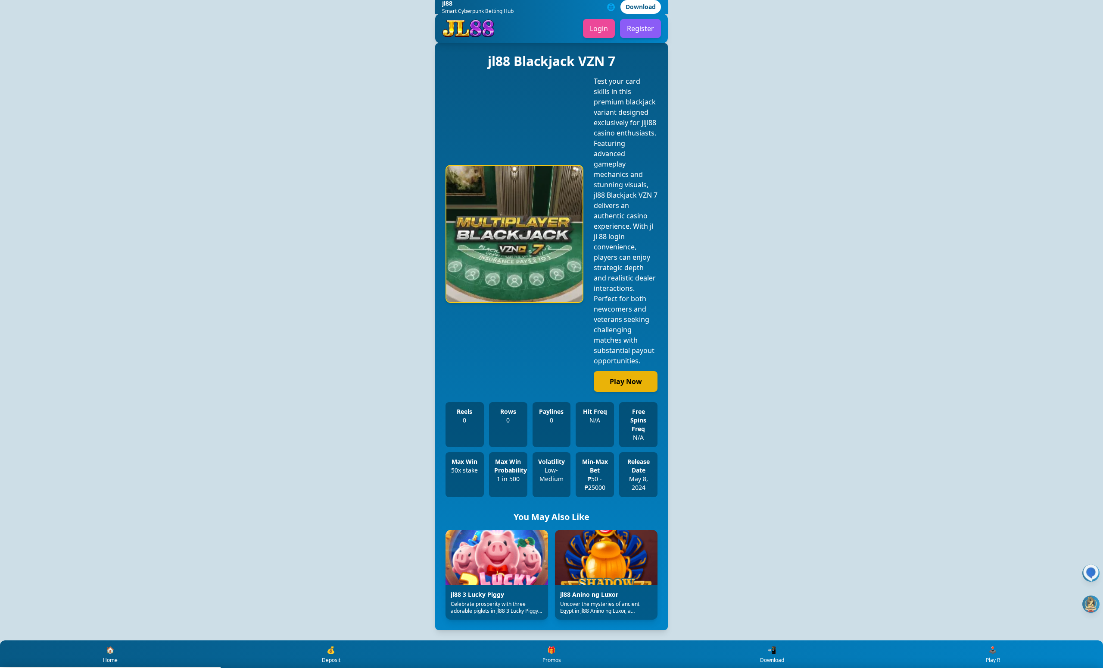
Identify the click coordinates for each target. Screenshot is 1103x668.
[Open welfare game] (1091, 604)
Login (599, 28)
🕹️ (993, 654)
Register (640, 28)
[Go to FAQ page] (1091, 573)
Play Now (626, 381)
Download (641, 7)
